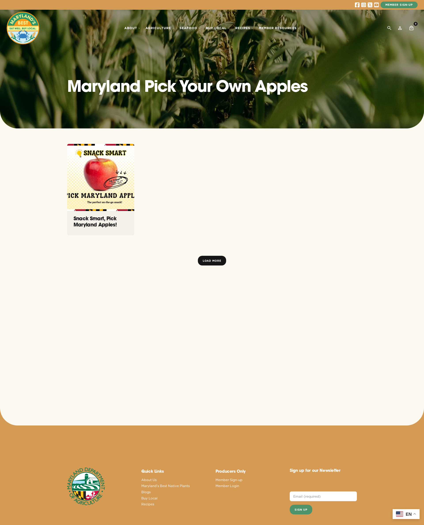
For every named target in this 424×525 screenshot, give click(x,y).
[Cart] (411, 28)
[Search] (389, 28)
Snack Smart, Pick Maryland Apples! (95, 221)
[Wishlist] (400, 28)
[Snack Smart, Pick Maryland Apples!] (100, 177)
